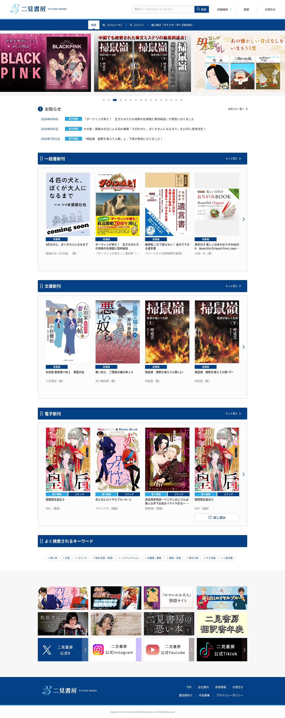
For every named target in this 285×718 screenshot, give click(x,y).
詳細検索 (222, 9)
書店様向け (186, 695)
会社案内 (203, 687)
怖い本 (53, 558)
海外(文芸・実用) (104, 558)
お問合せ (270, 9)
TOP (189, 687)
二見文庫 (228, 558)
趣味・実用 (175, 558)
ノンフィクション (130, 558)
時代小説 (193, 558)
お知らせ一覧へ (236, 109)
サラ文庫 (210, 558)
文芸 (67, 558)
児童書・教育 (154, 558)
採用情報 (220, 687)
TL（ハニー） (137, 25)
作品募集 (204, 695)
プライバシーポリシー (229, 695)
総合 (93, 25)
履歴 (246, 9)
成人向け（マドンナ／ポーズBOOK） (172, 25)
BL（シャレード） (113, 25)
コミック (82, 558)
